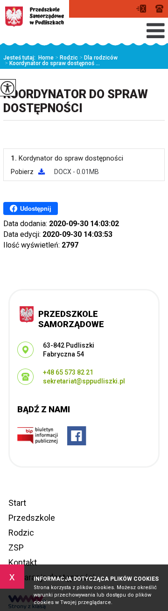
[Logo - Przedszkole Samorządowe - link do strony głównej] (34, 17)
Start (17, 503)
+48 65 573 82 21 (159, 9)
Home (46, 57)
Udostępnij (35, 208)
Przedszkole (31, 518)
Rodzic (66, 57)
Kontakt (22, 562)
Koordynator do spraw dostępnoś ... (52, 63)
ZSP (16, 547)
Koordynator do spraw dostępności (75, 101)
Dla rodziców (98, 57)
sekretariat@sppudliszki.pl (143, 9)
